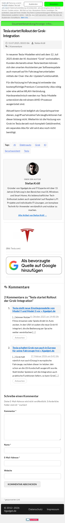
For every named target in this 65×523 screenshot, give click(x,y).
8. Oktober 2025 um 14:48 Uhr (44, 316)
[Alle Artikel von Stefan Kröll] (32, 168)
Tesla (26, 150)
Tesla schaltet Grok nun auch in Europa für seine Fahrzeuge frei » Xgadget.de (34, 349)
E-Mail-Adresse (12, 457)
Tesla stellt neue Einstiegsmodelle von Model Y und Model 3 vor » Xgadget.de (34, 309)
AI (15, 144)
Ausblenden (33, 4)
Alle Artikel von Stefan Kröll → (32, 215)
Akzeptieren (54, 4)
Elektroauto (25, 144)
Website (8, 470)
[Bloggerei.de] (32, 519)
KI (45, 144)
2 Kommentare (15, 46)
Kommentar (10, 411)
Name (7, 444)
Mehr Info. (24, 17)
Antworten (20, 337)
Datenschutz (35, 509)
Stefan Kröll (40, 43)
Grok (37, 144)
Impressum (53, 509)
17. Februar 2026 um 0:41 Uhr (45, 356)
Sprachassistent (12, 150)
